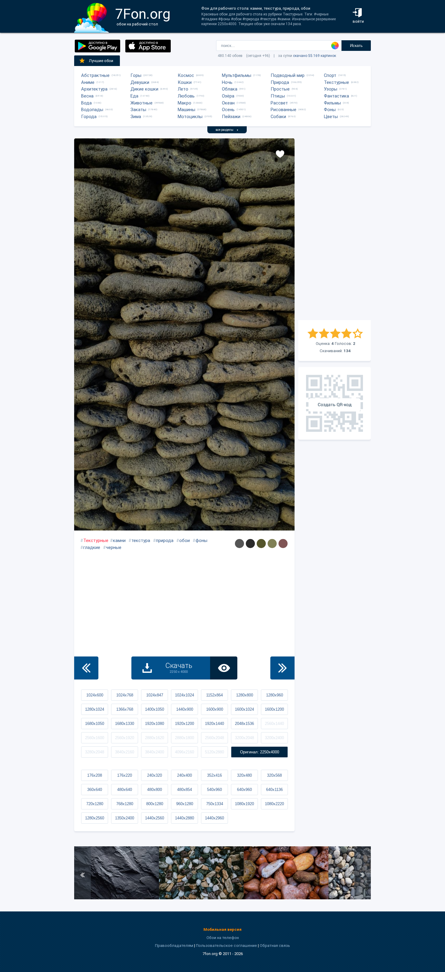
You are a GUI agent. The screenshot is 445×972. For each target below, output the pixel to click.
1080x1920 (244, 804)
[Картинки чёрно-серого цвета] (250, 543)
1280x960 (274, 695)
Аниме (87, 82)
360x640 (94, 789)
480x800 (154, 789)
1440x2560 (154, 818)
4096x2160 (184, 752)
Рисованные (283, 109)
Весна (87, 96)
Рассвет (279, 103)
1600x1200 (274, 709)
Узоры (330, 89)
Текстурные (336, 82)
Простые (280, 89)
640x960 (244, 789)
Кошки (185, 82)
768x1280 (124, 804)
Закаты (138, 109)
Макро (184, 103)
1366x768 (124, 709)
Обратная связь (275, 945)
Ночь (227, 82)
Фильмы (332, 103)
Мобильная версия (222, 929)
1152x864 (214, 695)
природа (164, 540)
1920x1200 (184, 723)
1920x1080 (154, 723)
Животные (141, 103)
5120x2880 (214, 752)
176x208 (94, 775)
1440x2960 (214, 818)
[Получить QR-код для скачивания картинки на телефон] (334, 403)
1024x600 (94, 695)
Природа (280, 82)
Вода (86, 103)
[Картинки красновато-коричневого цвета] (283, 543)
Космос (186, 75)
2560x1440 (274, 723)
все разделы (227, 129)
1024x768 (124, 695)
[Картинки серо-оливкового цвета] (272, 543)
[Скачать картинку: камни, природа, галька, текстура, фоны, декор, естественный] (286, 898)
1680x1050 (94, 723)
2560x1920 (124, 738)
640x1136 (274, 789)
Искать (356, 45)
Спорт (330, 75)
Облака (229, 89)
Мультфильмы (236, 75)
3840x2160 (124, 752)
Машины (186, 109)
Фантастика (336, 96)
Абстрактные (95, 75)
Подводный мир (288, 75)
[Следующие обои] (282, 667)
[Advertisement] (334, 229)
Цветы (331, 116)
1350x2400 (124, 818)
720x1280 (94, 804)
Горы (135, 75)
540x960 (214, 789)
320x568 (274, 775)
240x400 (184, 775)
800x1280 (154, 804)
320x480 (244, 775)
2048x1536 (244, 723)
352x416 (214, 775)
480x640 (124, 789)
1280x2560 (94, 818)
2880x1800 (184, 738)
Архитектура (94, 89)
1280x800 (244, 695)
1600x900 (214, 709)
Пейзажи (231, 116)
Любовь (186, 96)
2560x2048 (214, 738)
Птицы (278, 96)
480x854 (184, 789)
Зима (135, 116)
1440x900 (184, 709)
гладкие (91, 547)
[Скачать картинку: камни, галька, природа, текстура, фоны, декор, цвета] (201, 898)
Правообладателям (174, 945)
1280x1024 (94, 709)
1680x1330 (124, 723)
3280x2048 (94, 752)
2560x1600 (94, 738)
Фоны (330, 109)
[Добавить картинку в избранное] (280, 153)
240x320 (154, 775)
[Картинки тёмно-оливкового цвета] (261, 543)
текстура (140, 540)
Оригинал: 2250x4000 (259, 752)
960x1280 (184, 804)
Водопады (92, 109)
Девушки (139, 82)
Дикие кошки (144, 89)
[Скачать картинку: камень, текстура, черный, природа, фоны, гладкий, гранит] (116, 898)
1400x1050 (154, 709)
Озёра (228, 96)
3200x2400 (274, 738)
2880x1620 (154, 738)
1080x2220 (274, 804)
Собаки (278, 116)
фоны (201, 540)
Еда (134, 96)
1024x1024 (184, 695)
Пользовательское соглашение (226, 945)
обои (184, 540)
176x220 (124, 775)
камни (119, 540)
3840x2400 (154, 752)
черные (113, 547)
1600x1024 (244, 709)
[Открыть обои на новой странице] (223, 667)
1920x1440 (214, 723)
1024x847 (154, 695)
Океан (228, 103)
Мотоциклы (190, 116)
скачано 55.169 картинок (314, 56)
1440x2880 (184, 818)
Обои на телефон (222, 938)
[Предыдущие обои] (86, 667)
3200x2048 (244, 738)
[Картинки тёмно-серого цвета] (239, 543)
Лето (183, 89)
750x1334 (214, 804)
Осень (228, 109)
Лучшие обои (101, 60)
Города (89, 116)
